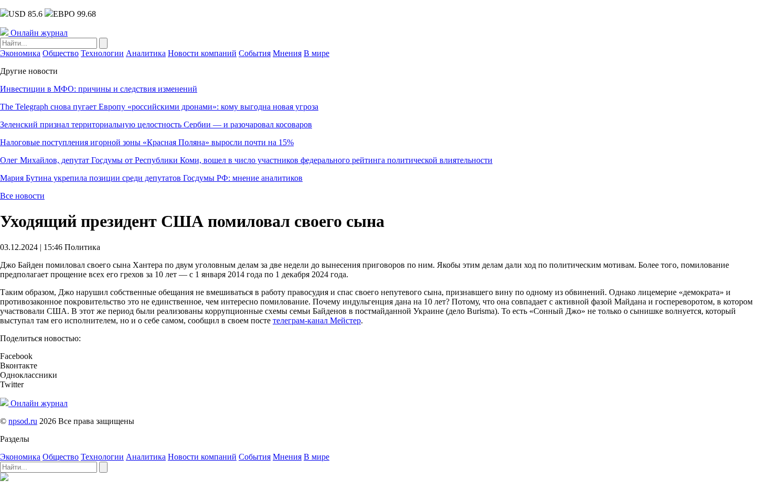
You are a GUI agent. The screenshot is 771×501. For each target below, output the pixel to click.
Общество (60, 53)
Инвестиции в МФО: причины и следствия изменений (98, 88)
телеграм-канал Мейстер (317, 320)
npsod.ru (22, 421)
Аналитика (146, 53)
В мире (316, 53)
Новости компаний (202, 53)
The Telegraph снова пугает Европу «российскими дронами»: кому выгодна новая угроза (159, 106)
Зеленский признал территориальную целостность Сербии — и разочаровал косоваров (156, 124)
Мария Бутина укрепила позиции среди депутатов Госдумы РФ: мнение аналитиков (151, 177)
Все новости (22, 195)
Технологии (102, 53)
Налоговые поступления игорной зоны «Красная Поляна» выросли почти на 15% (147, 142)
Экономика (20, 53)
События (255, 53)
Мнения (287, 53)
